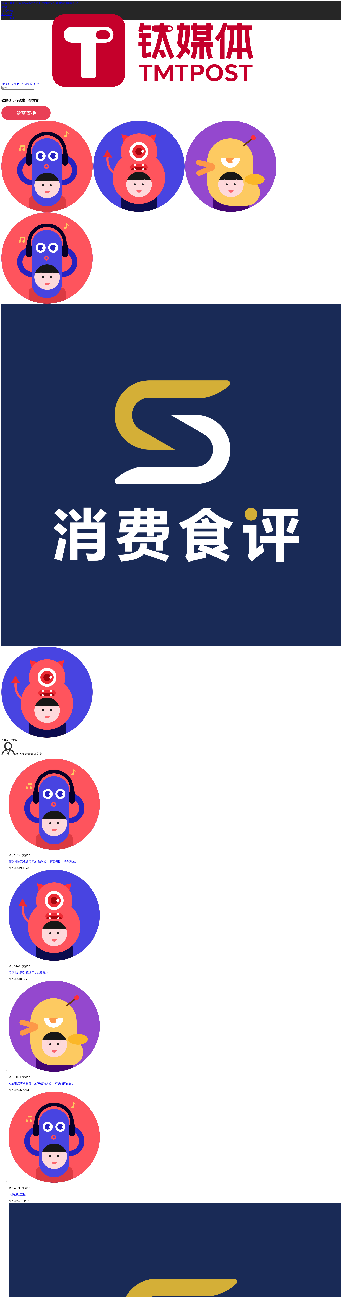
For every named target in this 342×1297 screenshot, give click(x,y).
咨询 (21, 3)
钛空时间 (35, 3)
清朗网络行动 (69, 3)
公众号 (57, 3)
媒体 (4, 3)
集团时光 (47, 3)
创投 (16, 3)
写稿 (4, 6)
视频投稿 (7, 10)
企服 (10, 3)
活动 (27, 3)
